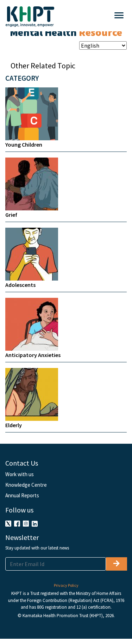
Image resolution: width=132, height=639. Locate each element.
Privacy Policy (66, 585)
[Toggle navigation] (90, 15)
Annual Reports (22, 495)
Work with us (19, 474)
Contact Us (21, 463)
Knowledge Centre (26, 484)
